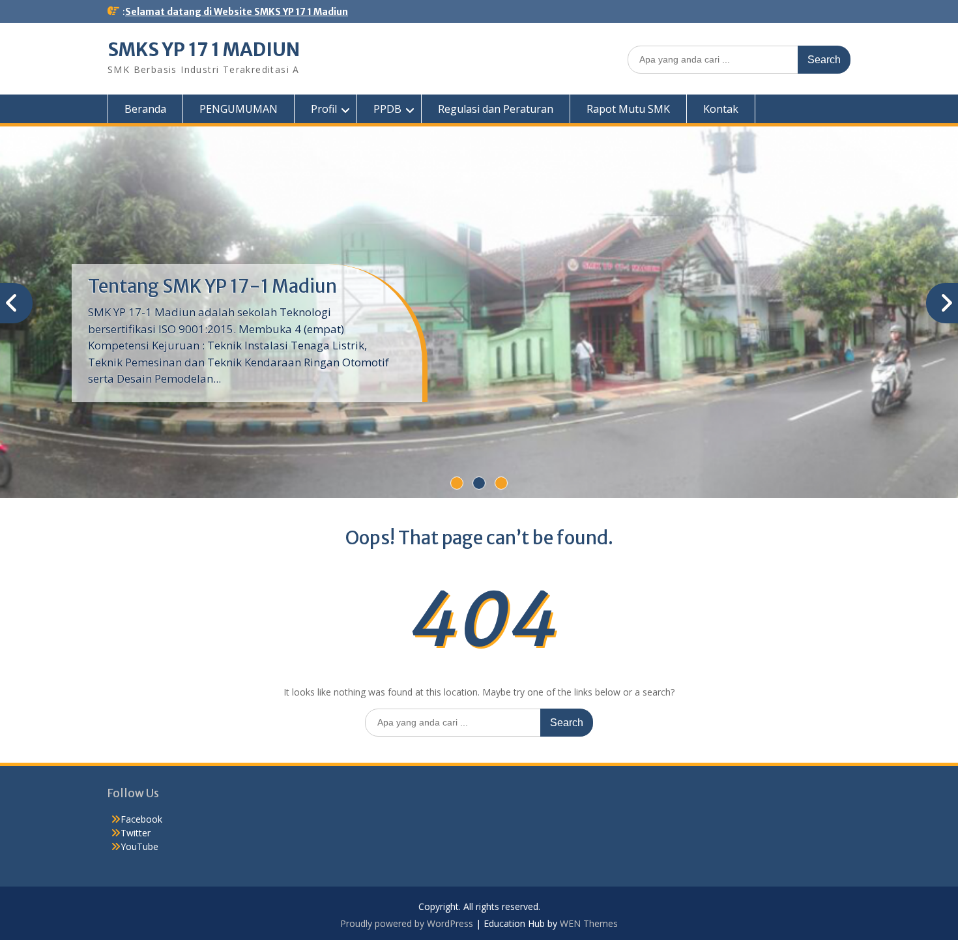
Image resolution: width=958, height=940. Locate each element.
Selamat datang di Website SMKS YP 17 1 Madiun (236, 12)
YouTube (139, 846)
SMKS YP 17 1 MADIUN (204, 49)
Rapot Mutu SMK (628, 109)
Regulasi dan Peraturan (495, 109)
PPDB (387, 109)
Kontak (720, 109)
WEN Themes (589, 923)
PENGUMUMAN (238, 109)
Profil (324, 109)
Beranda (145, 109)
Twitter (136, 833)
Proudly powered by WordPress (406, 923)
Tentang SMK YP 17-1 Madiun (212, 286)
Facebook (141, 819)
